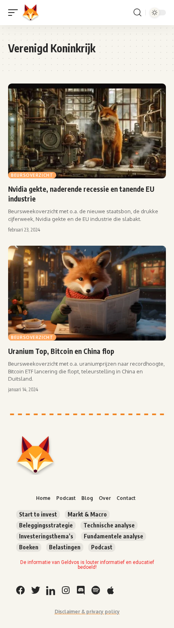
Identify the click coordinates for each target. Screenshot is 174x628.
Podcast (101, 547)
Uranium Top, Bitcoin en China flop (61, 351)
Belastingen (65, 547)
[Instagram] (65, 590)
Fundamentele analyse (113, 536)
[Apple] (110, 590)
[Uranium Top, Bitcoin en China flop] (87, 293)
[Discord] (80, 590)
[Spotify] (95, 590)
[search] (137, 12)
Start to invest (38, 514)
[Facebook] (20, 590)
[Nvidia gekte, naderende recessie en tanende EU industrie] (87, 131)
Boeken (28, 547)
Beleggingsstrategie (46, 525)
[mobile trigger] (15, 12)
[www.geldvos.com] (31, 12)
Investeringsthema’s (46, 536)
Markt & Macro (87, 514)
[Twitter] (35, 590)
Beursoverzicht (32, 175)
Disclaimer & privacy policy (87, 612)
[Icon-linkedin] (50, 590)
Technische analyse (109, 525)
